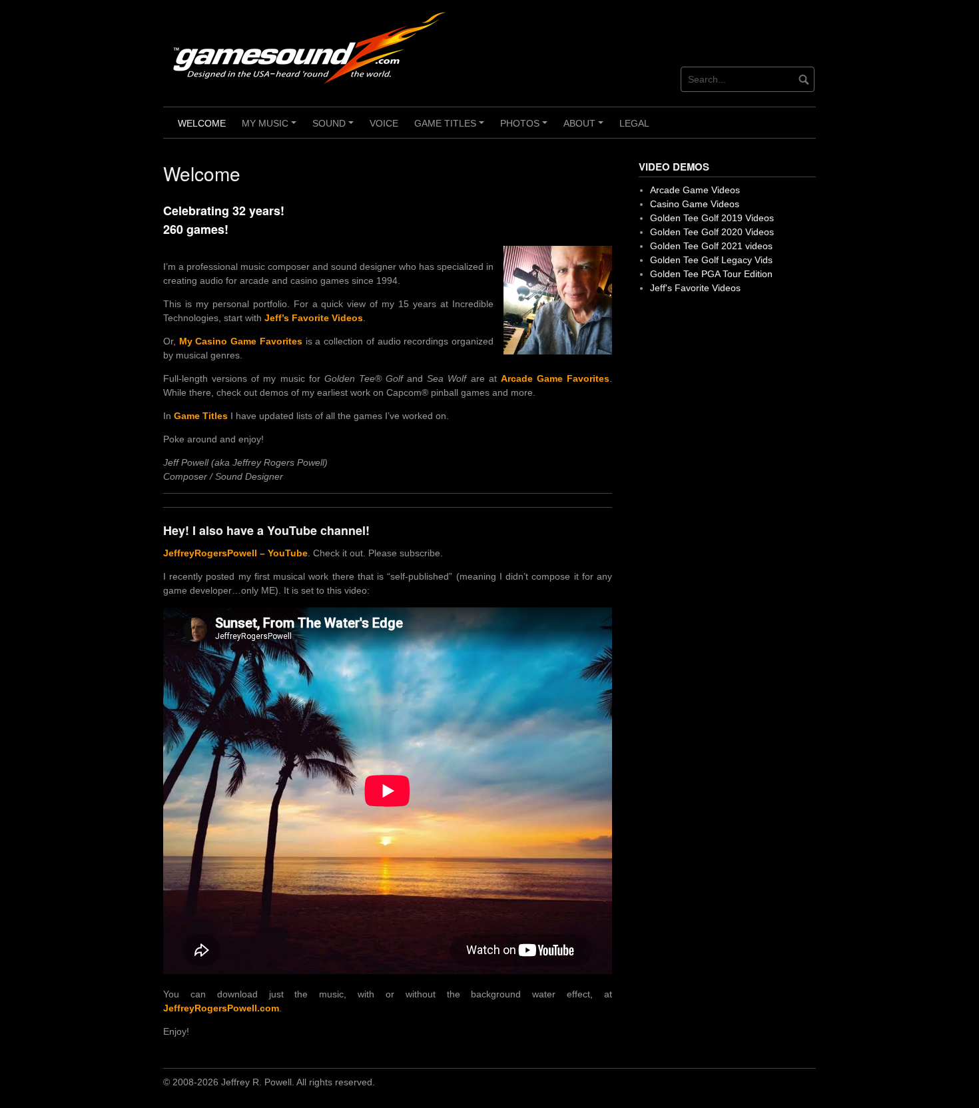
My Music (271, 128)
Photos (525, 128)
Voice (384, 123)
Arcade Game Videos (695, 190)
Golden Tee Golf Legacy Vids (711, 260)
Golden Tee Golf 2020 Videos (712, 232)
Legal (634, 123)
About (585, 128)
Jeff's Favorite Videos (695, 287)
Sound (335, 128)
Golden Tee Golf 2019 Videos (712, 218)
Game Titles (451, 128)
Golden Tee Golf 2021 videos (711, 246)
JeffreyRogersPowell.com (221, 1008)
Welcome (202, 123)
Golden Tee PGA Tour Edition (711, 274)
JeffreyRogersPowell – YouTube (235, 553)
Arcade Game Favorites (555, 378)
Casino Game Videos (694, 204)
